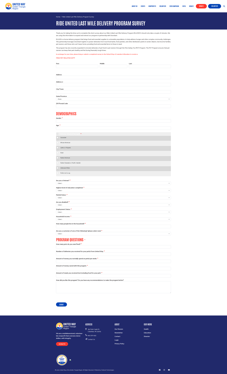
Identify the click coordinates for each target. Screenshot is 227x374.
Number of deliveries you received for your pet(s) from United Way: (79, 251)
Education (147, 332)
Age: (57, 125)
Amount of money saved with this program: (71, 265)
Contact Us (91, 339)
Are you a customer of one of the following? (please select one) (78, 231)
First (57, 63)
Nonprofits (152, 6)
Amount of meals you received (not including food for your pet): (78, 273)
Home (58, 16)
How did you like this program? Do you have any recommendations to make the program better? (90, 280)
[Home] (16, 6)
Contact (117, 336)
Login (117, 340)
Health (146, 329)
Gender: (58, 118)
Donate (201, 6)
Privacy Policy (119, 343)
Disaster (147, 336)
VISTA (184, 6)
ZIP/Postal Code (62, 103)
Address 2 (59, 82)
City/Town (60, 89)
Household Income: (63, 216)
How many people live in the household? (70, 223)
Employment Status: (63, 209)
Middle (102, 63)
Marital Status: (61, 195)
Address (59, 74)
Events (143, 6)
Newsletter (119, 332)
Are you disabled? (62, 202)
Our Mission (119, 329)
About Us (134, 6)
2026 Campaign (174, 6)
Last (130, 63)
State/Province (61, 96)
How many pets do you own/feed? (68, 244)
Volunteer (214, 6)
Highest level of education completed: (69, 187)
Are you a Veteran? (62, 180)
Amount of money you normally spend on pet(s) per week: (76, 258)
